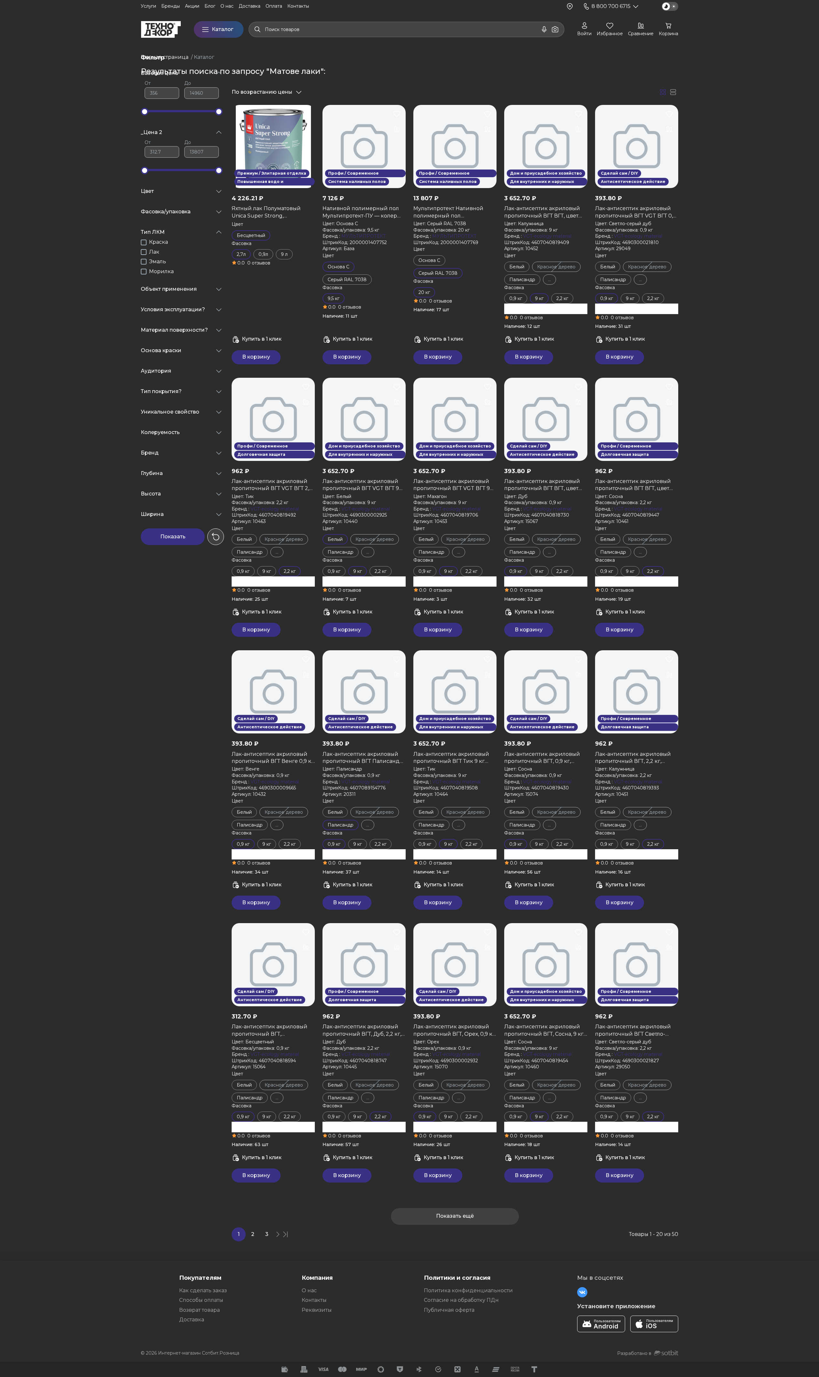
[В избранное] (305, 113)
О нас (309, 1290)
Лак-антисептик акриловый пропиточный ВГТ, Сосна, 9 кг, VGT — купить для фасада (544, 1031)
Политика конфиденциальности (468, 1290)
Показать (173, 537)
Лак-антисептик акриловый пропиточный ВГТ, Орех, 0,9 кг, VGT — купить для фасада (454, 1031)
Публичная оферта (449, 1310)
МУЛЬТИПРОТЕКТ (363, 236)
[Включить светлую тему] (670, 6)
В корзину (256, 357)
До (187, 83)
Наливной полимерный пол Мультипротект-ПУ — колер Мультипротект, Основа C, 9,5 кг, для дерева (361, 212)
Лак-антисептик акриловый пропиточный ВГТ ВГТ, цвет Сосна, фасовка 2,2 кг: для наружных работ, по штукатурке (633, 485)
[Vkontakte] (582, 1292)
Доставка (191, 1320)
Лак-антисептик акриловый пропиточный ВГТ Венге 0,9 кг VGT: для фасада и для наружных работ (273, 758)
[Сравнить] (305, 129)
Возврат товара (199, 1310)
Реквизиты (317, 1310)
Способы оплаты (201, 1300)
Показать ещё (455, 1216)
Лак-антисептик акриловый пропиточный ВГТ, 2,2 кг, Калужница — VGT (633, 758)
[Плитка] (663, 92)
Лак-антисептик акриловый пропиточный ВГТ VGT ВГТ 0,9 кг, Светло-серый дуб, (635, 212)
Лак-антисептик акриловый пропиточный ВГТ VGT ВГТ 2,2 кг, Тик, (272, 485)
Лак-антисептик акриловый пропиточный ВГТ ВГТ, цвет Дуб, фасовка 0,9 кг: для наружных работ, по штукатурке (542, 485)
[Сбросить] (215, 536)
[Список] (673, 92)
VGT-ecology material (547, 236)
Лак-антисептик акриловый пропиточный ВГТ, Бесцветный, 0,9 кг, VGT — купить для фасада (269, 1031)
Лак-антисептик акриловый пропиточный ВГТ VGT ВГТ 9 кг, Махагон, (451, 485)
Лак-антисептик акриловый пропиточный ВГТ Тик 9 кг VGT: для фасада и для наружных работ (451, 758)
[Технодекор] (161, 29)
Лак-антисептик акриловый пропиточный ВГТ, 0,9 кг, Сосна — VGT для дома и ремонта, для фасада (542, 758)
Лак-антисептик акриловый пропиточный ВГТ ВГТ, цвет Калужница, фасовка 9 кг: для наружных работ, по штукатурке (544, 212)
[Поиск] (257, 29)
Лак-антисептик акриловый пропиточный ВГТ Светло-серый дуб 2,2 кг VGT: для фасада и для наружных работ (635, 1031)
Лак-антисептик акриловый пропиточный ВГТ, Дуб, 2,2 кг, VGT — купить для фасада (361, 1031)
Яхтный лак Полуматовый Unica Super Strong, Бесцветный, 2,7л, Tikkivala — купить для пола (270, 212)
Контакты (314, 1300)
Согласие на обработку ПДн (461, 1300)
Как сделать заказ (203, 1290)
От (148, 83)
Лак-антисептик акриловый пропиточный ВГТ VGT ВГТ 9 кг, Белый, (360, 485)
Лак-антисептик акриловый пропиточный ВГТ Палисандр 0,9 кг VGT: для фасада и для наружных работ (362, 758)
